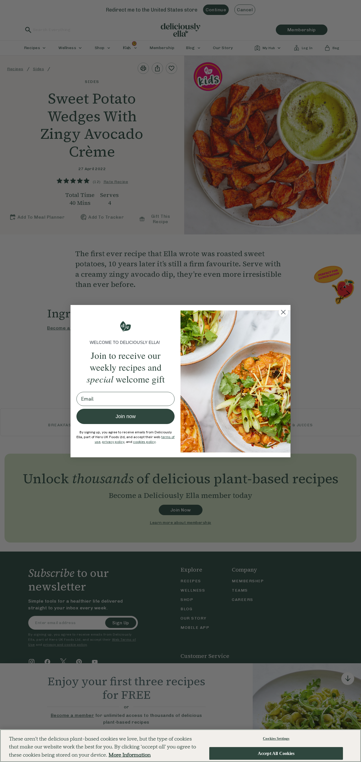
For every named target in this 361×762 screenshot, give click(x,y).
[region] (180, 745)
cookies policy (144, 442)
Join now (126, 416)
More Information (130, 754)
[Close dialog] (283, 312)
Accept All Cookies (276, 753)
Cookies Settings (276, 738)
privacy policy (113, 442)
